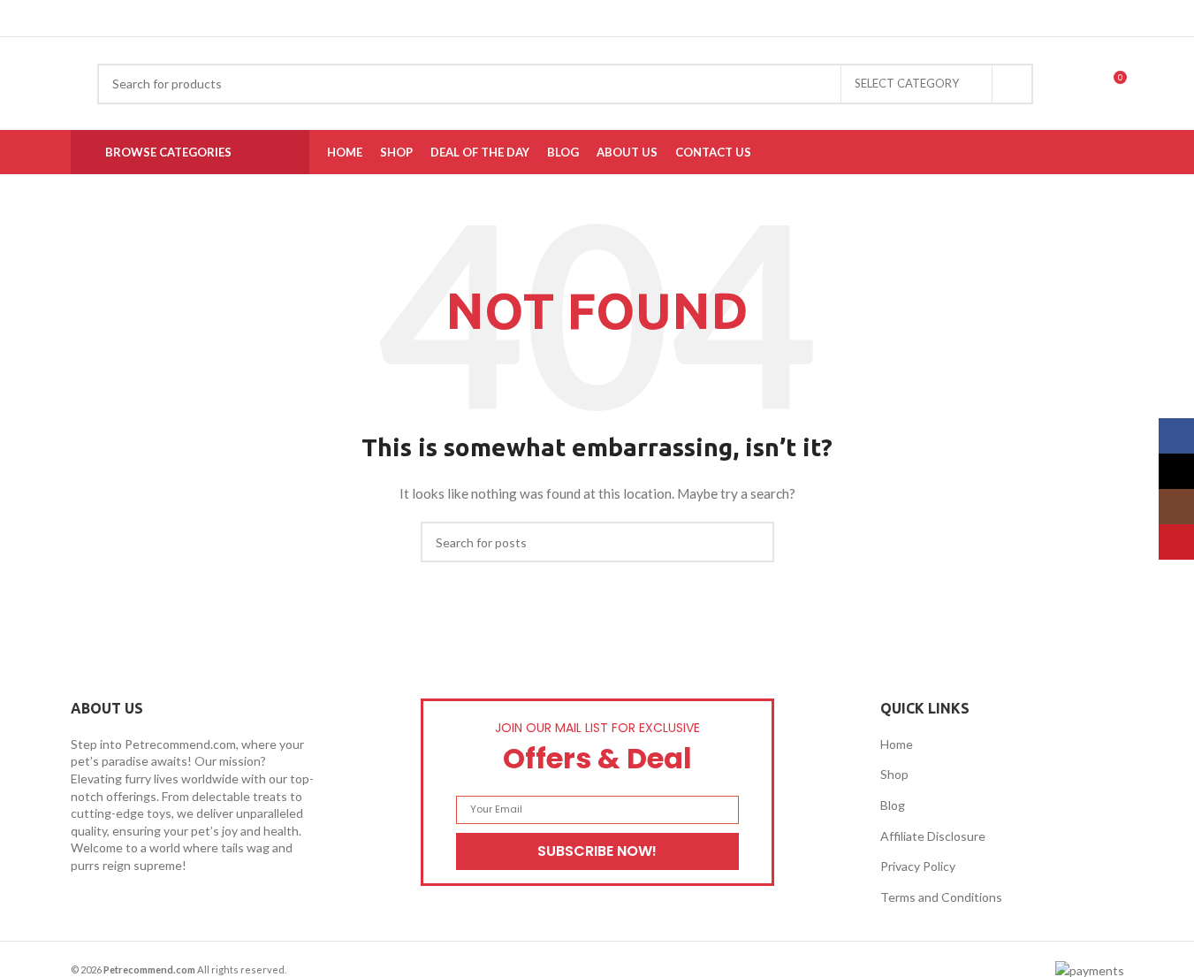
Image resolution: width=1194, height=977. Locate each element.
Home (896, 744)
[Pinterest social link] (601, 18)
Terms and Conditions (941, 896)
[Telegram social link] (644, 18)
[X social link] (580, 18)
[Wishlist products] (1080, 84)
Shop (894, 774)
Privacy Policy (917, 866)
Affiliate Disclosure (932, 835)
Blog (892, 805)
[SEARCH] (1012, 84)
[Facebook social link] (559, 18)
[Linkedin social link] (623, 18)
